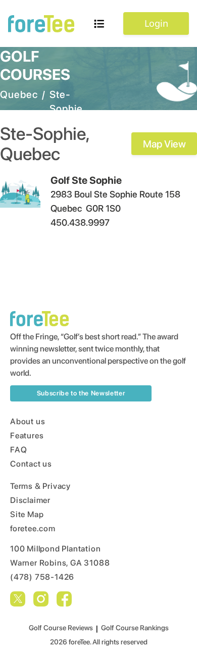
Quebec (19, 94)
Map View (164, 144)
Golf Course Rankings (135, 628)
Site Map (26, 514)
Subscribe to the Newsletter (81, 393)
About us (27, 421)
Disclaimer (30, 500)
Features (26, 435)
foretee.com (33, 528)
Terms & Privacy (40, 486)
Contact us (31, 464)
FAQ (18, 449)
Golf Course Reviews (61, 628)
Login (156, 23)
